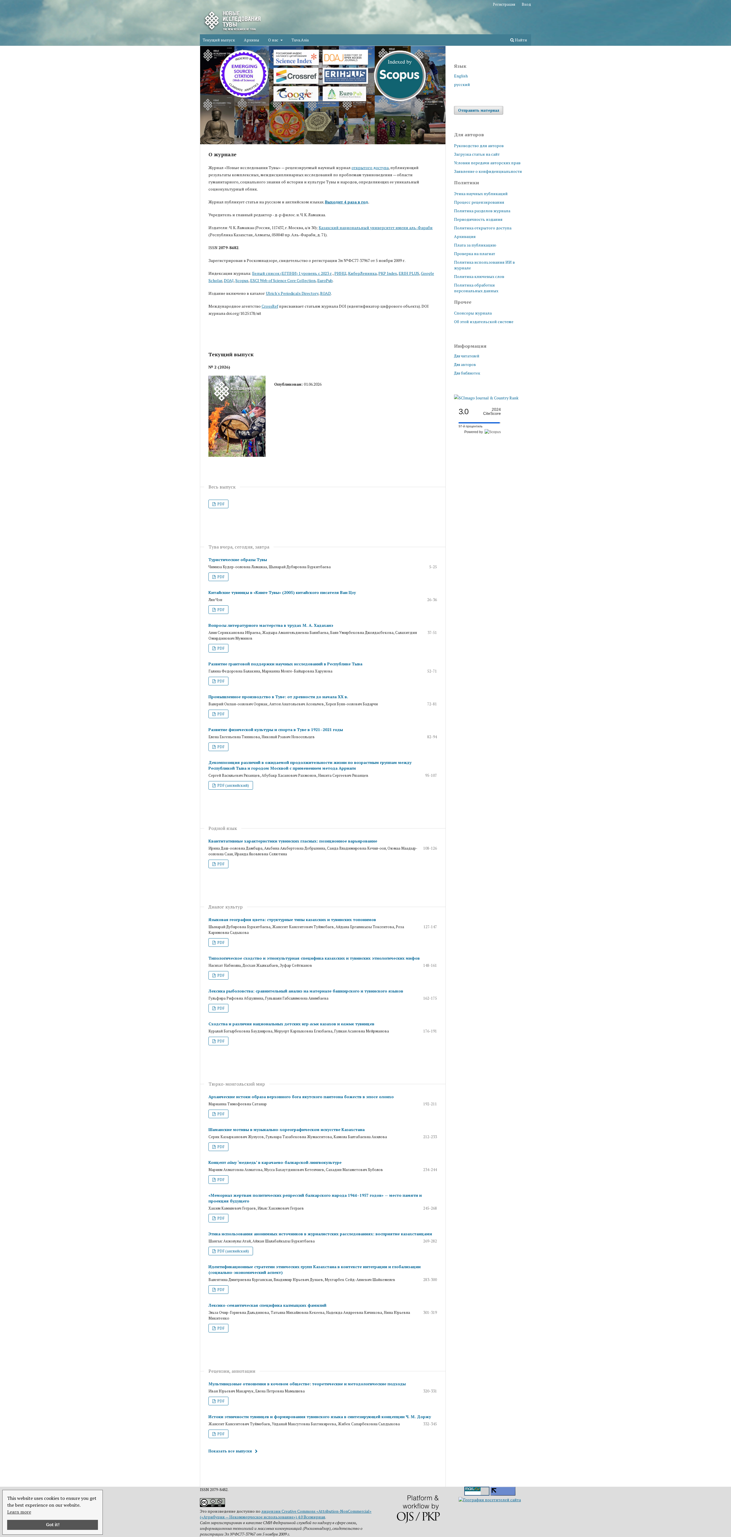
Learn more (19, 1512)
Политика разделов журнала (482, 210)
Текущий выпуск (219, 40)
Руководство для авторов (479, 145)
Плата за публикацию (475, 245)
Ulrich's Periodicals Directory (292, 293)
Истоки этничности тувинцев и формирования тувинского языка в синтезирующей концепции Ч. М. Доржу (319, 1416)
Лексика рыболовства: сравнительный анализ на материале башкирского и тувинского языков (305, 991)
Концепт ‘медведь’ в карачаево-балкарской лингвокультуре (275, 1162)
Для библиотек (467, 373)
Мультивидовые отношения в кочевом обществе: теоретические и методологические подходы (307, 1383)
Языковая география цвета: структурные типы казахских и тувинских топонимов (292, 919)
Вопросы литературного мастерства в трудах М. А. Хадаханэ (270, 625)
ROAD (325, 293)
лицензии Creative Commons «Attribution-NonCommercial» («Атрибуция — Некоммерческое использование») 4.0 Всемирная (285, 1514)
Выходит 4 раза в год (346, 202)
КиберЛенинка (362, 273)
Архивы (251, 40)
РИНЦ (340, 273)
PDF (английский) (232, 785)
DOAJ (229, 280)
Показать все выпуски (230, 1451)
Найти (520, 40)
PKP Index (387, 273)
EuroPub (325, 280)
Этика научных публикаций (481, 193)
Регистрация (504, 4)
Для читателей (466, 356)
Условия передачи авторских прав (487, 162)
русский (462, 84)
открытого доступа (370, 167)
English (461, 76)
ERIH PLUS (409, 273)
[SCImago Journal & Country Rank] (486, 398)
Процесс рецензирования (479, 202)
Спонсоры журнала (473, 313)
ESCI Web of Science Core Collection (283, 280)
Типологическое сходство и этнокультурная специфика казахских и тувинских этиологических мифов (314, 958)
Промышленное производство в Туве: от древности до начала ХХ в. (278, 696)
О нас (273, 40)
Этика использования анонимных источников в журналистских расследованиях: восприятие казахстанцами (320, 1233)
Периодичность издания (478, 219)
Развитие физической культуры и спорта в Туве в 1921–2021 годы (275, 729)
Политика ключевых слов (479, 276)
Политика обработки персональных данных (476, 287)
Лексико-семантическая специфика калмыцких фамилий (267, 1305)
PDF (220, 504)
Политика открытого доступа (482, 228)
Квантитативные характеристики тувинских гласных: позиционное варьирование (292, 841)
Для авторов (465, 364)
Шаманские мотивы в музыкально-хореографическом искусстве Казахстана (286, 1129)
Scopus (241, 280)
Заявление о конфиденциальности (488, 171)
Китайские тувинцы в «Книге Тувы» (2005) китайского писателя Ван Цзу (282, 592)
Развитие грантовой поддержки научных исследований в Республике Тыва (285, 664)
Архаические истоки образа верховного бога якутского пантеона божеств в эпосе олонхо (301, 1096)
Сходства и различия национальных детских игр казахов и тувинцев (291, 1023)
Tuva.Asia (300, 40)
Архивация (465, 236)
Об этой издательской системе (483, 321)
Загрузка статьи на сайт (477, 154)
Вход (526, 4)
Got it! (52, 1524)
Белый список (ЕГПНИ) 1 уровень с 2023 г (292, 273)
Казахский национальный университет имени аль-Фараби (376, 227)
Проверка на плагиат (474, 253)
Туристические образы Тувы (237, 559)
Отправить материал (478, 110)
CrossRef (270, 306)
